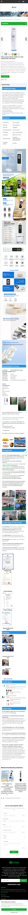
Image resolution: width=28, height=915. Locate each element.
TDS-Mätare (17, 19)
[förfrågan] (26, 452)
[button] (1, 798)
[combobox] (6, 821)
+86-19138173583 (5, 896)
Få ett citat (5, 76)
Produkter (9, 19)
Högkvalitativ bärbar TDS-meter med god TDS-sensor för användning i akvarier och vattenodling (20, 787)
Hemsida (3, 19)
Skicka (14, 852)
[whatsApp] (26, 455)
